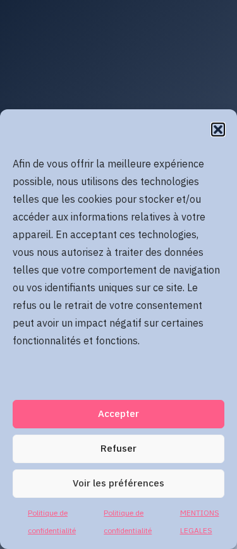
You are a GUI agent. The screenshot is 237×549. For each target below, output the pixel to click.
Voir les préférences (118, 484)
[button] (218, 129)
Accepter (118, 414)
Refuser (118, 449)
